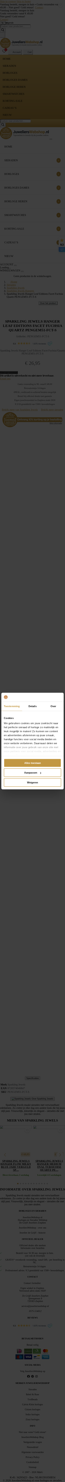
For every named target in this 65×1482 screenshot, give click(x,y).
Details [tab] (32, 706)
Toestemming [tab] (12, 706)
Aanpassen (30, 772)
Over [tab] (53, 706)
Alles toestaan (32, 762)
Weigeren (32, 782)
